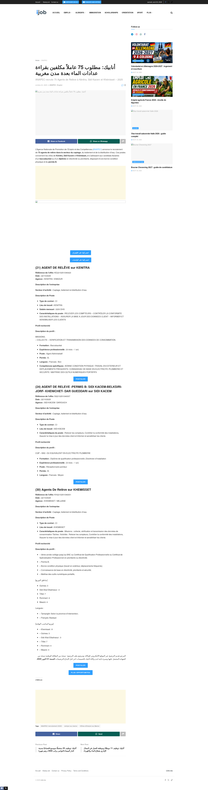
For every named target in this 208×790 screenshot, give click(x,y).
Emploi (67, 12)
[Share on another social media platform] (123, 141)
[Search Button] (172, 13)
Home (37, 60)
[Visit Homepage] (41, 12)
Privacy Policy (66, 771)
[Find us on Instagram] (136, 34)
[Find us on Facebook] (165, 2)
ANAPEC (44, 60)
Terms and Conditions (80, 771)
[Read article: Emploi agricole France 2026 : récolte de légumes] (152, 86)
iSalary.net (46, 2)
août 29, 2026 (137, 72)
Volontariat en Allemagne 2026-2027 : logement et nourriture (151, 67)
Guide (135, 128)
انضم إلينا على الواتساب (80, 260)
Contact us (54, 2)
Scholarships (111, 12)
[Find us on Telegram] (132, 34)
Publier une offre (92, 2)
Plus (149, 12)
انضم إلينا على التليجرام (81, 252)
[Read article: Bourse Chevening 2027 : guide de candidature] (152, 153)
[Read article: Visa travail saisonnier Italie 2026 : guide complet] (152, 120)
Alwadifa (79, 12)
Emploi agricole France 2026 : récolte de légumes (148, 101)
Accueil (37, 2)
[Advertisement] (80, 42)
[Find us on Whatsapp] (141, 34)
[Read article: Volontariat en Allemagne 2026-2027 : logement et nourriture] (152, 52)
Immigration (95, 12)
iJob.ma (169, 770)
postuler (80, 379)
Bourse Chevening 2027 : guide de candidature (151, 167)
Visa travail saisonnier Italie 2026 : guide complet (148, 135)
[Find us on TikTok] (172, 2)
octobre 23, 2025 (41, 85)
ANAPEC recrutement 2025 (51, 726)
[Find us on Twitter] (168, 2)
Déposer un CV (72, 2)
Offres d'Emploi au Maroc (89, 726)
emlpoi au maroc (71, 726)
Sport (140, 12)
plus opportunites (80, 672)
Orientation (127, 12)
